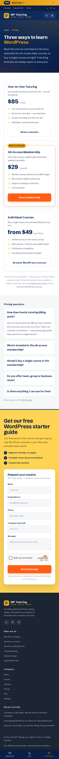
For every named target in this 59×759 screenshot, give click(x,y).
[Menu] (52, 15)
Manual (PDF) (18, 8)
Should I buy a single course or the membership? (28, 363)
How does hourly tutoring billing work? (26, 314)
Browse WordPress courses (29, 262)
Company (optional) (16, 523)
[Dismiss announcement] (53, 3)
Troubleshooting (11, 651)
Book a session (30, 132)
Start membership (29, 197)
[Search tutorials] (46, 15)
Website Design (10, 656)
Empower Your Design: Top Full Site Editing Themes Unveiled (29, 725)
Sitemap (7, 698)
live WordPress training (37, 283)
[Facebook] (47, 8)
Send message (29, 569)
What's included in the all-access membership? (27, 347)
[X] (51, 8)
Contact (7, 679)
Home (6, 30)
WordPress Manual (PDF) (14, 646)
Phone (11, 510)
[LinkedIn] (54, 8)
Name (10, 484)
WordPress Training (12, 636)
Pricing (7, 689)
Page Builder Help (11, 660)
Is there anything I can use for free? (29, 391)
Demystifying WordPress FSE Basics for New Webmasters (28, 720)
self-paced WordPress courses (29, 286)
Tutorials (7, 8)
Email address (14, 497)
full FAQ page (27, 400)
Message (12, 536)
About (28, 8)
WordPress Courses (12, 641)
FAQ (5, 693)
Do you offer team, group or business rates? (29, 378)
